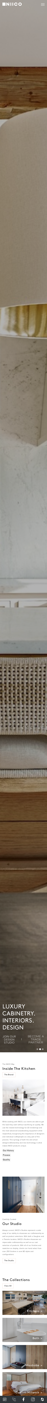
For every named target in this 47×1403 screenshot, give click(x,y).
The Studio (9, 1260)
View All (8, 1286)
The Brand (8, 1075)
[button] (37, 1049)
